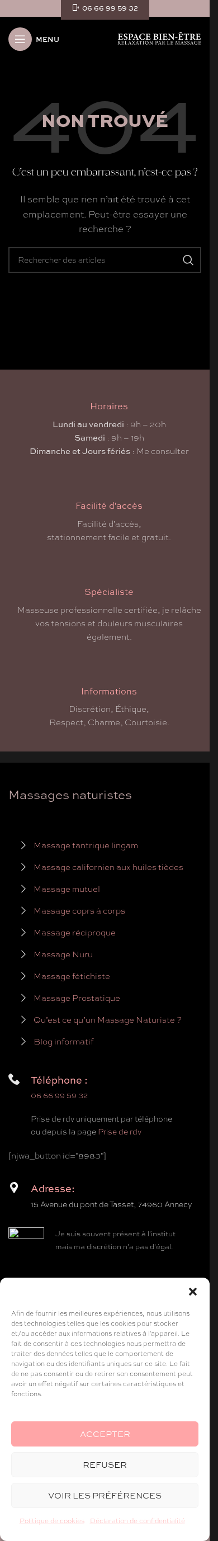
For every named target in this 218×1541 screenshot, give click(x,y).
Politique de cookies (52, 1520)
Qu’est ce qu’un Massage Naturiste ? (108, 1019)
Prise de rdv (119, 1132)
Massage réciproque (75, 932)
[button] (192, 1291)
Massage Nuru (63, 954)
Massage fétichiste (72, 976)
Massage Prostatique (77, 998)
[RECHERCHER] (188, 260)
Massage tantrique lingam (86, 845)
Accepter (105, 1434)
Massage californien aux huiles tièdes (108, 867)
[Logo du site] (159, 38)
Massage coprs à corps (79, 910)
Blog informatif (63, 1041)
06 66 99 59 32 (59, 1095)
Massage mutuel (67, 889)
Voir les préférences (105, 1495)
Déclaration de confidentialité (137, 1520)
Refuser (105, 1465)
